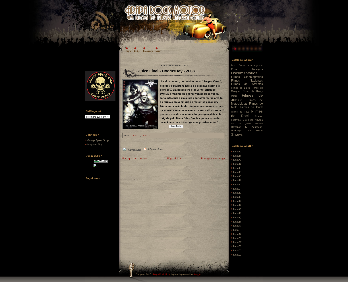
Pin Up (236, 123)
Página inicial (174, 158)
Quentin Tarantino (254, 124)
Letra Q (237, 217)
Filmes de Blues (240, 87)
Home (128, 51)
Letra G (237, 176)
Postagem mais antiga (213, 158)
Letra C (237, 159)
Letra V (237, 238)
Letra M (237, 201)
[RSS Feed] (102, 21)
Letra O (237, 209)
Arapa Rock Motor (162, 274)
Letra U (237, 234)
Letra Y (237, 250)
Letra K (237, 192)
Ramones (236, 127)
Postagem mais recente (134, 158)
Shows (237, 134)
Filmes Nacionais (247, 80)
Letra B (237, 155)
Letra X (237, 246)
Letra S (237, 225)
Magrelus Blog (94, 144)
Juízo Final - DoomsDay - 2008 (166, 71)
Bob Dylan (238, 65)
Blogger (197, 274)
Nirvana (259, 120)
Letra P (237, 213)
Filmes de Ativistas (247, 84)
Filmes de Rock (247, 113)
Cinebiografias (255, 65)
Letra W (237, 242)
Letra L (237, 197)
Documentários (244, 73)
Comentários (134, 149)
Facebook (148, 51)
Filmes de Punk (251, 107)
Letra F (237, 172)
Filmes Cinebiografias (247, 76)
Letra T (237, 230)
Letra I (236, 184)
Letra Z (237, 254)
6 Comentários (155, 149)
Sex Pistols (255, 130)
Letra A (237, 151)
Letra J (146, 135)
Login (158, 51)
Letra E (237, 168)
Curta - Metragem (247, 69)
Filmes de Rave (240, 112)
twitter (137, 51)
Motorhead (248, 120)
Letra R (237, 221)
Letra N (237, 205)
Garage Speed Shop (98, 140)
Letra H (237, 180)
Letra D (136, 135)
